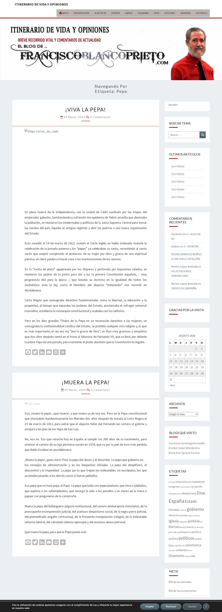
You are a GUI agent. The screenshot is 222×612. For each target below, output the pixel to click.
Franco (183, 510)
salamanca (193, 545)
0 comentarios (100, 116)
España (176, 501)
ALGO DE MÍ (100, 13)
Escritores (175, 443)
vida (192, 556)
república (178, 545)
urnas (187, 556)
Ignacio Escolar (191, 452)
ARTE (156, 13)
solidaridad (181, 550)
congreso (174, 486)
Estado (191, 501)
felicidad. (174, 509)
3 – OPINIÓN (190, 246)
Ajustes (192, 606)
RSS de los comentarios (182, 590)
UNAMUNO (185, 13)
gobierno (195, 509)
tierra (190, 550)
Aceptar (149, 606)
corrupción (196, 486)
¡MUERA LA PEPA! (86, 382)
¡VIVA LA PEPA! (85, 109)
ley (201, 522)
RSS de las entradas (180, 582)
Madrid (182, 527)
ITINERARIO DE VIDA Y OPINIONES (41, 4)
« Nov (172, 385)
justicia (194, 521)
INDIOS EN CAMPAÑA (183, 288)
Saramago (187, 443)
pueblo (198, 538)
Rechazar (171, 606)
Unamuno (176, 555)
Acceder (173, 104)
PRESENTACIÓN (81, 13)
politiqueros (184, 532)
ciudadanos (198, 481)
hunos (197, 515)
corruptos (172, 494)
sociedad (172, 550)
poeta (175, 532)
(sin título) (177, 166)
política (196, 532)
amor (179, 481)
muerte (190, 527)
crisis (179, 494)
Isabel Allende (186, 448)
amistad (172, 482)
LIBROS (129, 13)
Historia (173, 515)
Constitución (185, 487)
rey (183, 545)
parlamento (198, 527)
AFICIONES (169, 13)
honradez (183, 515)
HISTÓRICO (201, 13)
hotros (191, 516)
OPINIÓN (115, 13)
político (173, 538)
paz (170, 532)
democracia (189, 493)
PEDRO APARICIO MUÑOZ (186, 254)
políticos (186, 538)
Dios (201, 493)
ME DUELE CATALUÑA (187, 259)
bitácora (186, 481)
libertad (174, 527)
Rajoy (171, 545)
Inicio (65, 13)
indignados (183, 522)
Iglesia (173, 521)
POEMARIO (143, 13)
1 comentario (100, 389)
